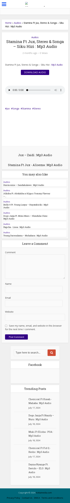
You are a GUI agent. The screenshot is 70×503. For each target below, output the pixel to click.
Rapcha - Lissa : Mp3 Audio (17, 227)
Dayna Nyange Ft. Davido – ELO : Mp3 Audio (39, 468)
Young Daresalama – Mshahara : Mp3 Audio (25, 235)
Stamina (26, 108)
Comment (10, 252)
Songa (16, 108)
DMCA (37, 497)
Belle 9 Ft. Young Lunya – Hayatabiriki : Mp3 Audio (25, 206)
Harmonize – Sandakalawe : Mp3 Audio (23, 185)
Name (8, 283)
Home (8, 22)
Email (8, 297)
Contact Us (27, 497)
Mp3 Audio (57, 64)
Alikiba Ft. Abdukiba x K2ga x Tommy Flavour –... (26, 195)
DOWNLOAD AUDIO (35, 72)
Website (9, 311)
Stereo (37, 108)
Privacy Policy (13, 497)
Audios (17, 22)
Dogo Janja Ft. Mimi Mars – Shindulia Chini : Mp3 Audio (25, 217)
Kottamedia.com (44, 492)
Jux (8, 108)
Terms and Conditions (52, 497)
